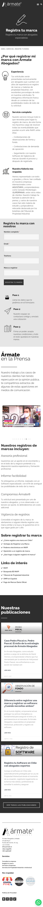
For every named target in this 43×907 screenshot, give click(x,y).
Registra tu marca (7, 863)
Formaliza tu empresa (9, 861)
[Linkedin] (11, 899)
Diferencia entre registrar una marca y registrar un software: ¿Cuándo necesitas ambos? (21, 703)
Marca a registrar (10, 268)
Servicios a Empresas (9, 865)
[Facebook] (3, 899)
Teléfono (7, 256)
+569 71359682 (6, 849)
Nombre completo (12, 232)
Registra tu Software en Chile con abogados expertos (20, 764)
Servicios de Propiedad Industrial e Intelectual (17, 867)
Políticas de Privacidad (9, 893)
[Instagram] (7, 899)
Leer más (7, 670)
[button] (38, 4)
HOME (3, 49)
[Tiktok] (14, 899)
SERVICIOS (10, 49)
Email (6, 244)
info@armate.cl (7, 847)
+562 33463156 (6, 851)
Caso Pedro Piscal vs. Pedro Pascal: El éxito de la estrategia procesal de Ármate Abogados (21, 643)
